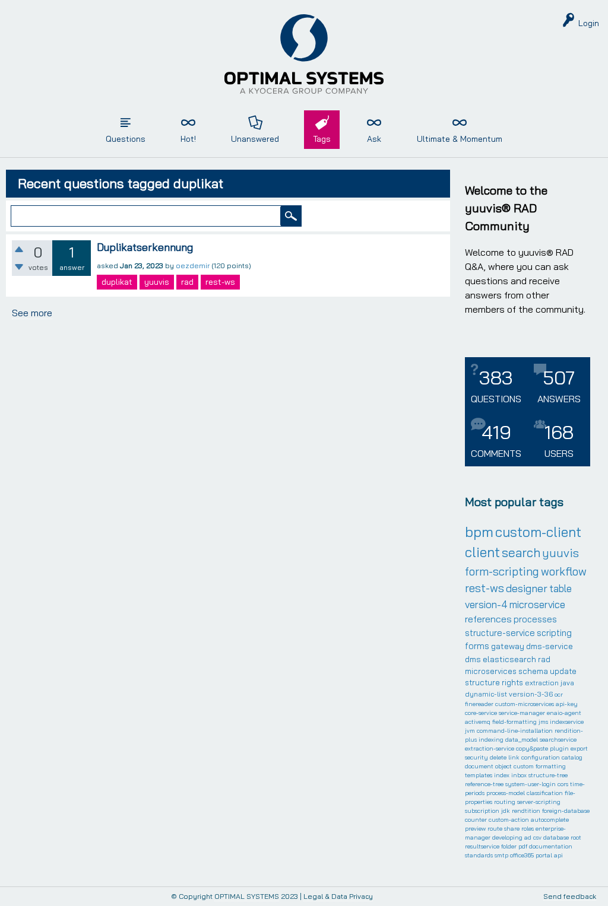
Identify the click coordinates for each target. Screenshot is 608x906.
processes (535, 619)
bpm (479, 532)
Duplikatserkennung (145, 247)
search (521, 552)
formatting (551, 766)
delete (498, 757)
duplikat (117, 281)
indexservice (567, 722)
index (501, 775)
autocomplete (550, 820)
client (482, 552)
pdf (522, 846)
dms (473, 659)
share (512, 828)
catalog (572, 757)
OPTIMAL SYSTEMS (246, 896)
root (576, 837)
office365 (522, 855)
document (479, 766)
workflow (564, 571)
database (556, 837)
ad (527, 837)
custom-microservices (524, 704)
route (494, 828)
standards (479, 855)
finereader (479, 704)
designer (526, 588)
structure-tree (548, 775)
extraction (542, 682)
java (567, 682)
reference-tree (484, 784)
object (503, 766)
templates (478, 775)
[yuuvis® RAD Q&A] (304, 54)
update (563, 671)
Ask (374, 138)
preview (475, 828)
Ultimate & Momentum (459, 138)
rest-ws (220, 281)
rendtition (526, 811)
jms (543, 722)
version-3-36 (531, 693)
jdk (505, 811)
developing (507, 837)
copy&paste (532, 748)
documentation (550, 846)
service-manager (522, 713)
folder (509, 846)
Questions (125, 138)
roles (527, 828)
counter (476, 820)
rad (187, 281)
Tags (322, 138)
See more (32, 313)
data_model (521, 739)
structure (482, 682)
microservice (537, 604)
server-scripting (538, 802)
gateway (507, 646)
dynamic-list (486, 693)
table (560, 588)
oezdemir (193, 265)
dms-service (549, 646)
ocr (559, 694)
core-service (481, 713)
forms (477, 645)
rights (512, 682)
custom (524, 766)
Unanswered (255, 138)
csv (537, 837)
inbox (519, 775)
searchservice (558, 739)
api (558, 855)
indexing (491, 739)
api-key (567, 704)
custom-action (509, 820)
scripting (554, 632)
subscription (482, 811)
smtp (501, 855)
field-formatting (514, 722)
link (514, 757)
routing (504, 802)
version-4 (486, 604)
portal (544, 855)
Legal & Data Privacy (338, 896)
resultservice (482, 846)
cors (563, 784)
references (488, 619)
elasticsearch (509, 659)
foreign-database (566, 811)
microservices (491, 671)
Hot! (188, 138)
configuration (540, 757)
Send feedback (569, 897)
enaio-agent (564, 713)
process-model (505, 793)
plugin (559, 748)
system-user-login (530, 784)
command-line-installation (515, 731)
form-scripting (502, 571)
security (476, 757)
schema (533, 671)
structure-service (500, 632)
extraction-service (489, 748)
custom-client (538, 532)
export (579, 748)
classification (545, 793)
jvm (470, 731)
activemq (477, 722)
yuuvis (156, 281)
